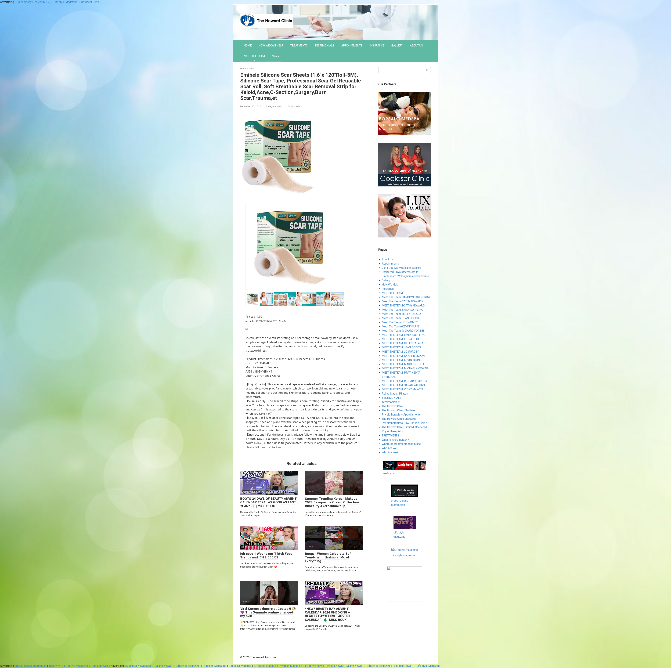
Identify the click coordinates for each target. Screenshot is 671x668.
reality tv (388, 473)
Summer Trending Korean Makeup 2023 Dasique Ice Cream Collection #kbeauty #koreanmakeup (332, 502)
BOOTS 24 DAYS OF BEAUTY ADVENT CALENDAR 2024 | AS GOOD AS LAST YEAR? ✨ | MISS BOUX (268, 502)
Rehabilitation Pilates (395, 393)
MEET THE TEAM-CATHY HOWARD (403, 305)
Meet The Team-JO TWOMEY (400, 322)
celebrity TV (42, 2)
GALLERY (397, 45)
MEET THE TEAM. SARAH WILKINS (403, 385)
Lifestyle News (314, 665)
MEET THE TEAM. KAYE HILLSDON (403, 356)
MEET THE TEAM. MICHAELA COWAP (405, 368)
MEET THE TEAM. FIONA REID (400, 339)
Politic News (334, 665)
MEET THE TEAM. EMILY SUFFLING (403, 335)
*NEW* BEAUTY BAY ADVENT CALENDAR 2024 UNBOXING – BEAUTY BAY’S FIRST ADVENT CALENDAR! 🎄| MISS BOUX (328, 614)
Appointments (390, 263)
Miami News (163, 665)
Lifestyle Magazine (65, 2)
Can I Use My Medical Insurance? (402, 267)
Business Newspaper (138, 665)
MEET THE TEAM (254, 56)
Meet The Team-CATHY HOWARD (402, 301)
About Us (387, 259)
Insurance (388, 288)
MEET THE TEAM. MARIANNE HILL (403, 364)
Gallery (386, 280)
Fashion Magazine (215, 665)
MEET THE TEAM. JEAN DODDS (401, 347)
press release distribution (30, 665)
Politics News (403, 665)
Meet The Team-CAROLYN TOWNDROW (406, 297)
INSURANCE (376, 45)
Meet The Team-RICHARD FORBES (403, 330)
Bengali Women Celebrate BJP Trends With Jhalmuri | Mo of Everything (328, 557)
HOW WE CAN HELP (271, 45)
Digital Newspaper (240, 665)
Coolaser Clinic (90, 2)
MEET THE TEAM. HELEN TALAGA (402, 343)
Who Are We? (390, 452)
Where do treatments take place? (402, 444)
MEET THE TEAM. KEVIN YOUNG (401, 360)
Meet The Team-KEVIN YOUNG (400, 326)
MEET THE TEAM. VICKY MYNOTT (402, 389)
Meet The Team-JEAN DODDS (400, 318)
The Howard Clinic (393, 406)
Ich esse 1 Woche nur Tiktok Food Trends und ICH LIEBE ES (266, 555)
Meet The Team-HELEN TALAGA (401, 314)
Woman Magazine (291, 665)
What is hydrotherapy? (395, 439)
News (275, 56)
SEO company (23, 2)
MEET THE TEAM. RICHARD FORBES (404, 381)
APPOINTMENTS (351, 45)
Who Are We (389, 448)
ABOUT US (416, 45)
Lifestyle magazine (403, 555)
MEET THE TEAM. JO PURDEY (400, 351)
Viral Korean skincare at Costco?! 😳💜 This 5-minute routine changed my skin (268, 612)
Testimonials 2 (391, 402)
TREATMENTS (299, 45)
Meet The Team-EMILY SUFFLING (402, 309)
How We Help (390, 284)
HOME (248, 45)
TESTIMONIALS (324, 45)
